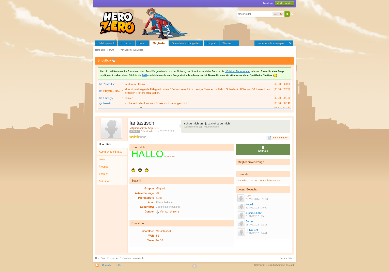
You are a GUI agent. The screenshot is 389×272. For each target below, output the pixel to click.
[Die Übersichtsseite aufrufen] (146, 23)
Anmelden (268, 3)
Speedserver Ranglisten (186, 43)
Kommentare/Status (110, 151)
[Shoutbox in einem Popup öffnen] (113, 60)
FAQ (144, 75)
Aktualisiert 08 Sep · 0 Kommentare (201, 126)
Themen (103, 173)
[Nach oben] (194, 266)
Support (211, 43)
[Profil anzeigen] (241, 206)
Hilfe (118, 265)
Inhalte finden (279, 137)
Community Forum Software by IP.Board (274, 265)
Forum (142, 43)
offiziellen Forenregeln (237, 71)
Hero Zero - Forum (104, 258)
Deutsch (106, 265)
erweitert (292, 13)
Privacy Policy (287, 258)
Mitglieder (159, 43)
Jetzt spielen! (106, 43)
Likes (102, 159)
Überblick (105, 144)
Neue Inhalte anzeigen (271, 43)
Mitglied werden (284, 3)
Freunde (103, 166)
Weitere (227, 43)
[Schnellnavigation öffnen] (290, 43)
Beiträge (104, 181)
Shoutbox (126, 43)
